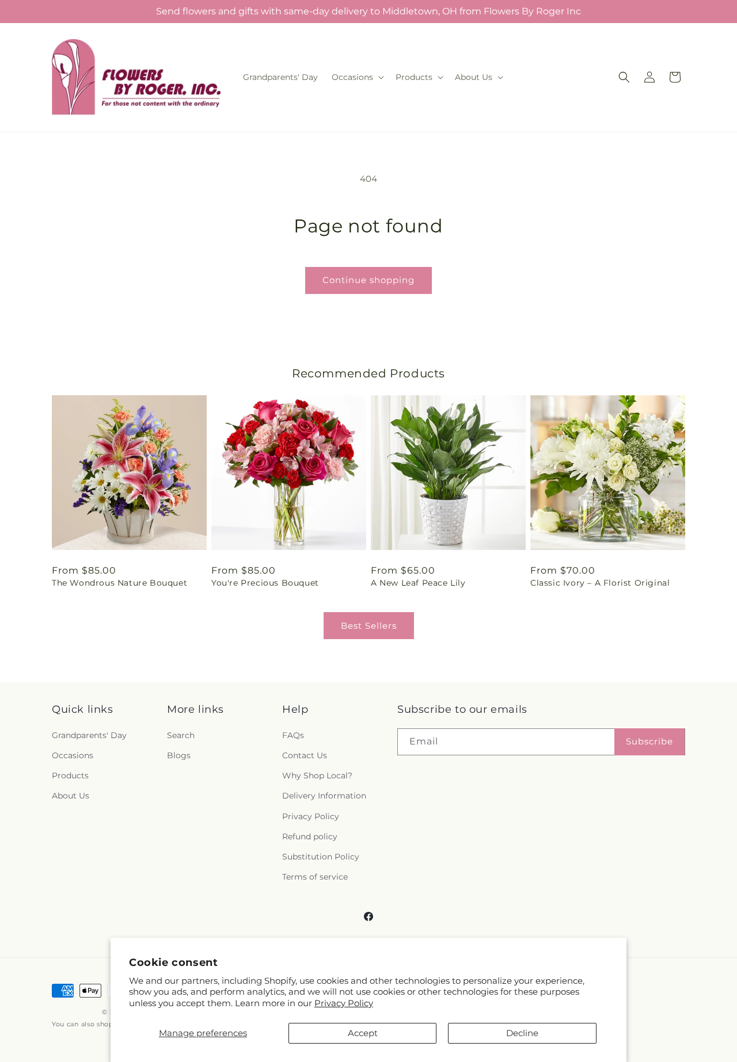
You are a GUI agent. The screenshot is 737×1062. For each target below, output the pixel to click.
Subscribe (649, 741)
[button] (357, 77)
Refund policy (309, 836)
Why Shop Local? (317, 775)
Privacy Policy (343, 1003)
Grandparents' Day (89, 735)
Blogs (179, 755)
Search (181, 735)
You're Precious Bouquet (265, 583)
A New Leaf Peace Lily (418, 583)
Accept (363, 1032)
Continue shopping (368, 279)
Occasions (72, 755)
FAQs (293, 735)
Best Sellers (369, 625)
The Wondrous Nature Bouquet (119, 583)
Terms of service (315, 877)
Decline (522, 1032)
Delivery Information (324, 795)
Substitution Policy (320, 856)
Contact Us (304, 755)
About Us (70, 795)
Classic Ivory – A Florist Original (600, 583)
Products (70, 775)
